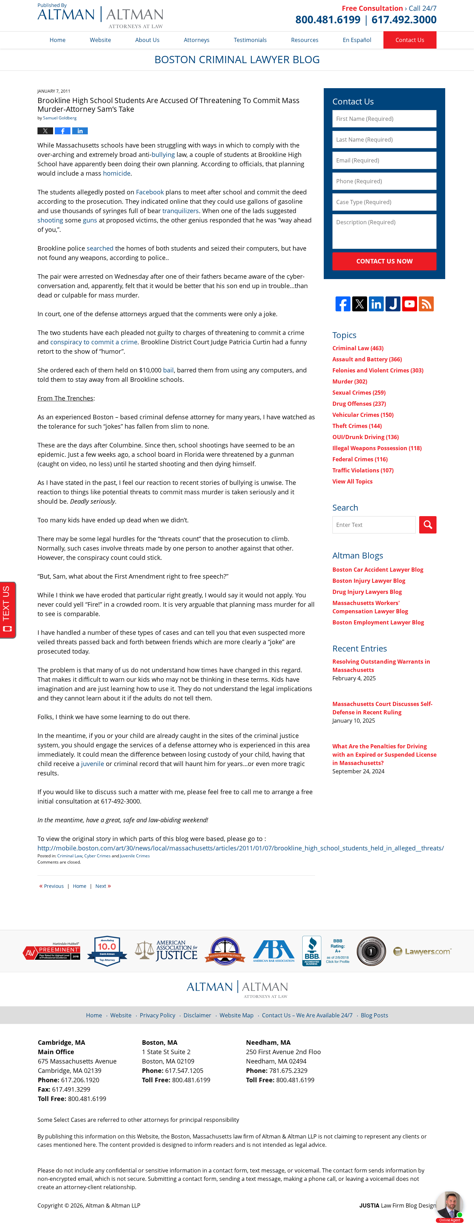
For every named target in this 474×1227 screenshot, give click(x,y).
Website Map (237, 1015)
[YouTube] (409, 303)
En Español (357, 40)
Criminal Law (69, 856)
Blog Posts (374, 1015)
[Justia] (393, 303)
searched (101, 248)
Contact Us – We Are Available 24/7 (307, 1015)
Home (58, 40)
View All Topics (352, 481)
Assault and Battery (367, 359)
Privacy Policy (157, 1015)
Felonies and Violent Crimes (377, 370)
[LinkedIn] (376, 303)
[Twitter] (359, 303)
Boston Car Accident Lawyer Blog (377, 569)
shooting (50, 220)
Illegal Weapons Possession (377, 448)
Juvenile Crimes (135, 856)
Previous (51, 885)
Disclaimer (197, 1015)
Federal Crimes (360, 459)
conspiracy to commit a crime (93, 342)
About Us (147, 40)
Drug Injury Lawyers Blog (367, 592)
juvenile (92, 763)
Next (103, 885)
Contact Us (410, 40)
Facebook (150, 192)
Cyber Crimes (97, 856)
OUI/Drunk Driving (365, 437)
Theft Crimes (357, 426)
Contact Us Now (384, 261)
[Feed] (426, 303)
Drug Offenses (359, 403)
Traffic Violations (362, 470)
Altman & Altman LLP (113, 1205)
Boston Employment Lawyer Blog (378, 622)
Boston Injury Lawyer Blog (368, 581)
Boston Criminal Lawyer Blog (100, 15)
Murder (349, 381)
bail (168, 370)
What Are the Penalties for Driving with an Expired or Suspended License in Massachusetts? (384, 754)
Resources (305, 40)
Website (100, 40)
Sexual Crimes (359, 392)
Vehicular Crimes (362, 415)
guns (90, 220)
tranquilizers (180, 211)
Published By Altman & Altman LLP (366, 15)
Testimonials (250, 40)
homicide (116, 173)
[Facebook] (343, 303)
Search (428, 524)
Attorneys (197, 40)
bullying (163, 154)
